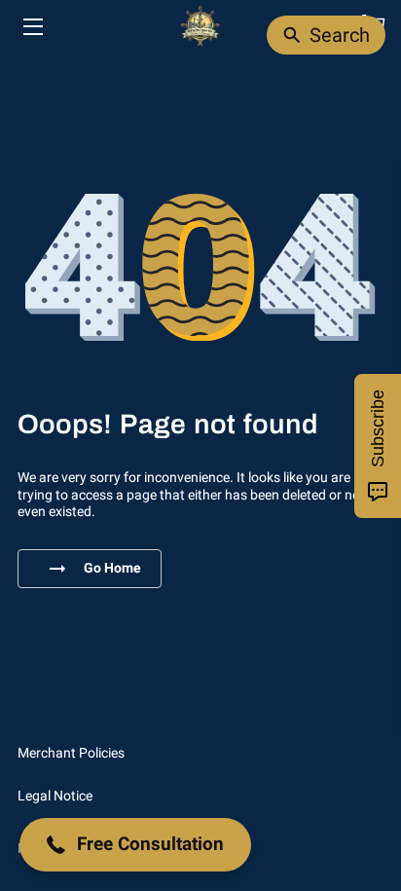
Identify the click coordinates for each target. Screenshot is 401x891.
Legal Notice (55, 795)
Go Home (112, 567)
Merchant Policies (71, 753)
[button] (135, 845)
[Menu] (32, 27)
